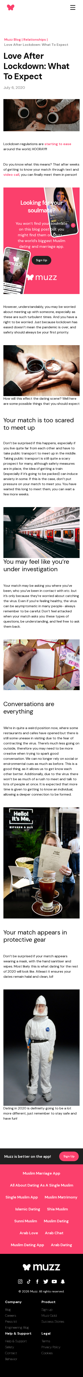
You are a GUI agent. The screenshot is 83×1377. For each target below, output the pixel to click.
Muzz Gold (49, 1315)
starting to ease (57, 144)
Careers (10, 1315)
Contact (11, 1353)
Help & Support (16, 1341)
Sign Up (41, 260)
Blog (8, 1309)
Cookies (47, 1353)
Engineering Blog (17, 1327)
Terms (46, 1341)
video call (11, 174)
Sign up (47, 1309)
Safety (9, 1347)
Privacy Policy (51, 1347)
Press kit (11, 1321)
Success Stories (53, 1321)
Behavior (11, 1359)
